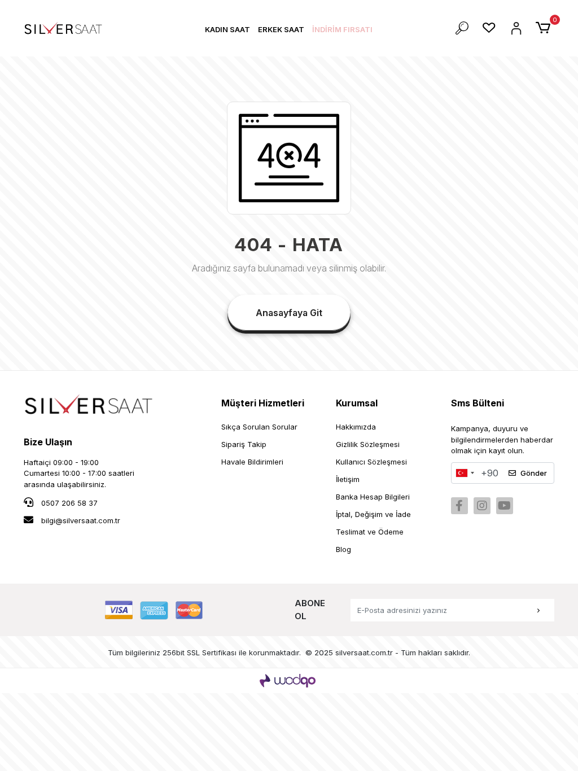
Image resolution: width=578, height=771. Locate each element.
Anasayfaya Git (289, 312)
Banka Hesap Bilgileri (373, 496)
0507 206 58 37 (68, 502)
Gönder (533, 473)
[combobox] (465, 473)
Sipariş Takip (243, 444)
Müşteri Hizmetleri (262, 403)
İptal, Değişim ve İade (373, 514)
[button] (227, 29)
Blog (343, 549)
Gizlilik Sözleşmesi (368, 444)
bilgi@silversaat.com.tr (80, 520)
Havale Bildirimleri (252, 461)
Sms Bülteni (477, 403)
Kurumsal (357, 403)
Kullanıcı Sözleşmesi (371, 461)
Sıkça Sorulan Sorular (259, 426)
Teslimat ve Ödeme (370, 531)
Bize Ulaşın (48, 442)
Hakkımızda (356, 426)
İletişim (348, 479)
